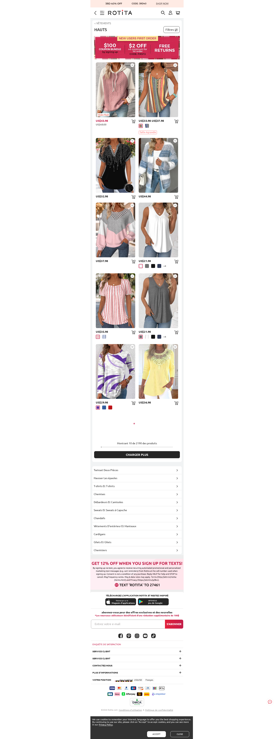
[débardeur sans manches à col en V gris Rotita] (158, 300)
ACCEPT (156, 734)
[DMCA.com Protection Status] (137, 702)
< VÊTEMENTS (102, 23)
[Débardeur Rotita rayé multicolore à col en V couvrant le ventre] (158, 89)
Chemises (99, 494)
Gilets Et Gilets (102, 542)
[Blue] (104, 337)
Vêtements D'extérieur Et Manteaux (115, 526)
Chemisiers (100, 550)
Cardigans (99, 534)
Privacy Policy (106, 724)
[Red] (110, 407)
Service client (101, 651)
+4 (164, 266)
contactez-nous (102, 665)
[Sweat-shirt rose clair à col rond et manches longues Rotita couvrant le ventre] (115, 230)
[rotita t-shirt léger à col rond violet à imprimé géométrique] (115, 371)
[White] (141, 266)
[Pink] (98, 337)
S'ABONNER (174, 624)
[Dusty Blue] (147, 126)
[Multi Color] (141, 126)
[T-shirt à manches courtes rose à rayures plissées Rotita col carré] (115, 300)
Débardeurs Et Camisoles (108, 502)
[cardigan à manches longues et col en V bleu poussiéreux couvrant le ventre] (158, 165)
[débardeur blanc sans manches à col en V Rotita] (158, 230)
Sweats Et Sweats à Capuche (110, 510)
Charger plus (137, 454)
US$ (136, 680)
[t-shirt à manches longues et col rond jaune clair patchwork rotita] (158, 371)
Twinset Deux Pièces (106, 470)
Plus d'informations (105, 672)
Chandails (99, 518)
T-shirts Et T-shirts (104, 486)
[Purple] (98, 408)
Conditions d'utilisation (130, 710)
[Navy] (159, 266)
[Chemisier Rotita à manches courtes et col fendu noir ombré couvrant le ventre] (115, 165)
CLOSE (180, 734)
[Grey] (147, 266)
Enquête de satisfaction (106, 644)
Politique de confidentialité (159, 710)
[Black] (153, 266)
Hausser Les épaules (105, 478)
